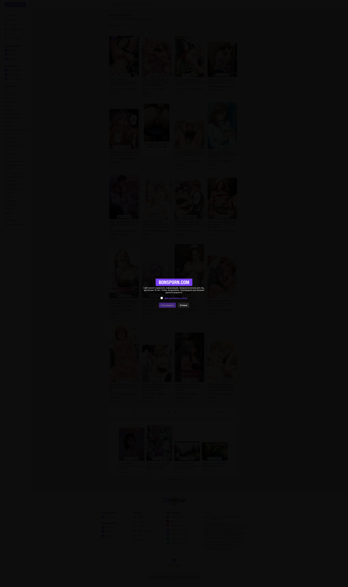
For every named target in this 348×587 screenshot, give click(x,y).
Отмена (183, 305)
